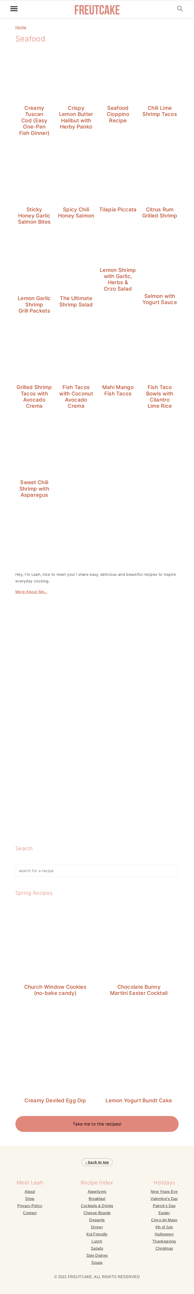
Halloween (164, 1234)
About (30, 1192)
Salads (97, 1248)
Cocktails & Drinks (97, 1206)
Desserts (97, 1220)
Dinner (97, 1227)
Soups (97, 1263)
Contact (29, 1213)
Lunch (97, 1241)
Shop (29, 1199)
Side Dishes (97, 1256)
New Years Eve (164, 1192)
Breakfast (97, 1199)
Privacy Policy (29, 1206)
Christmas (164, 1248)
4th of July (164, 1227)
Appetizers (97, 1192)
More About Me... (31, 591)
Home (20, 27)
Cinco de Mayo (164, 1220)
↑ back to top (97, 1162)
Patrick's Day (164, 1206)
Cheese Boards (97, 1213)
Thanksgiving (164, 1241)
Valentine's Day (164, 1199)
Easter (164, 1213)
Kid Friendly (97, 1234)
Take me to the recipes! (97, 1123)
